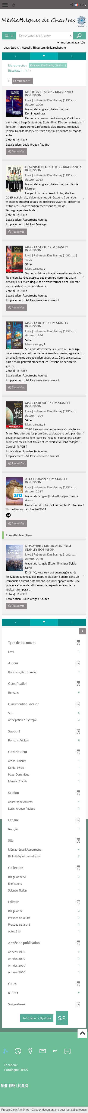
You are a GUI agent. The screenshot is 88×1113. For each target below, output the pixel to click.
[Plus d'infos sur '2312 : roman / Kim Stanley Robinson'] (14, 491)
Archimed (23, 1109)
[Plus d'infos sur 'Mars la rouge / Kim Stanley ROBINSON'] (14, 415)
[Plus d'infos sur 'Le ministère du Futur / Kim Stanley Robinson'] (14, 178)
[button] (72, 4)
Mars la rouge (33, 268)
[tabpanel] (44, 540)
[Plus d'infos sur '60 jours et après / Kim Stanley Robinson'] (14, 103)
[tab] (6, 1051)
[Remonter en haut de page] (82, 1033)
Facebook (11, 1064)
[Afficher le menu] (5, 5)
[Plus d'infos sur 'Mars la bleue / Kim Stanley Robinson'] (14, 335)
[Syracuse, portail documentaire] (44, 21)
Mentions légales (14, 1085)
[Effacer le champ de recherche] (71, 35)
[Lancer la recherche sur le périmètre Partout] (79, 35)
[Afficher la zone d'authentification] (14, 4)
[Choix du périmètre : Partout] (9, 35)
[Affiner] (44, 56)
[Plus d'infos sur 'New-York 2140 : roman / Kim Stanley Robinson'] (14, 558)
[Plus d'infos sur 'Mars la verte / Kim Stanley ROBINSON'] (14, 259)
